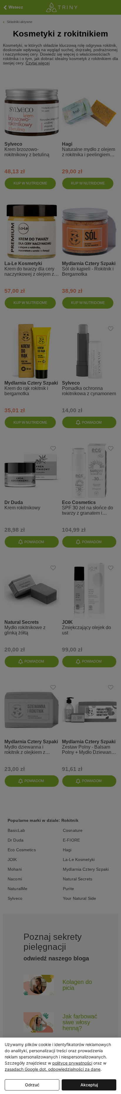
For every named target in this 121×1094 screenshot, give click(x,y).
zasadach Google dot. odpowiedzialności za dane (52, 1069)
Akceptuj (89, 1084)
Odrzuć (32, 1084)
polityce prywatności (72, 1062)
